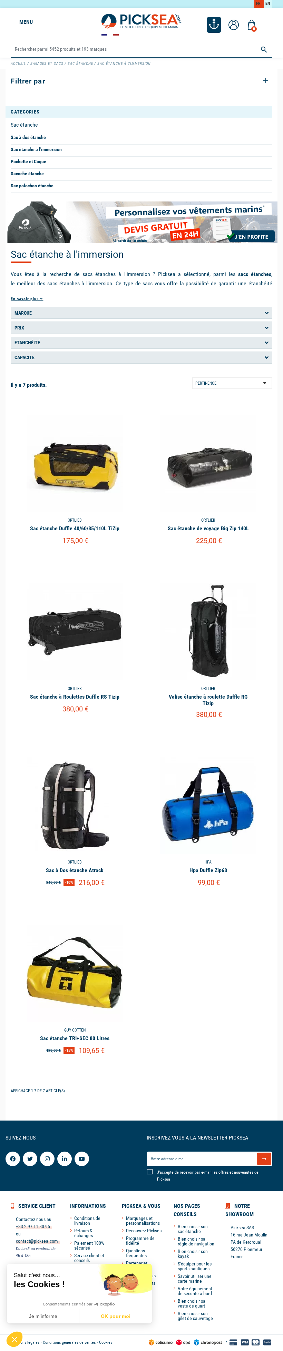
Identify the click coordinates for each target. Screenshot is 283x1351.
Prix (19, 328)
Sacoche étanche (27, 173)
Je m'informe (43, 1316)
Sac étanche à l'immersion (36, 149)
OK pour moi (115, 1316)
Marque (23, 313)
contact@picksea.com (37, 1241)
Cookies (105, 1342)
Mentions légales (25, 1342)
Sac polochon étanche (32, 185)
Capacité (24, 357)
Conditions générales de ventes (69, 1342)
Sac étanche (24, 124)
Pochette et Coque (28, 161)
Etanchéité (27, 342)
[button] (14, 1339)
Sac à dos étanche (28, 137)
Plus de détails (75, 558)
